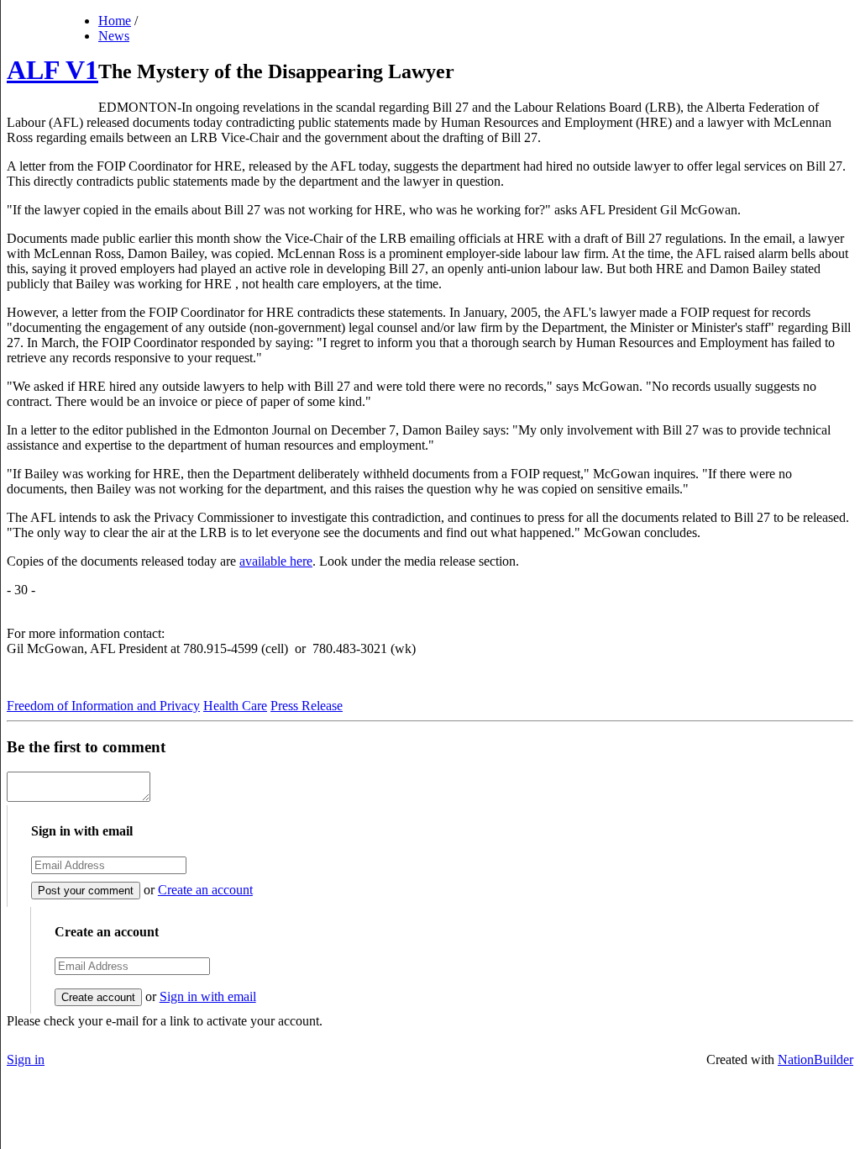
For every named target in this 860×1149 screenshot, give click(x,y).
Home (114, 20)
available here (275, 561)
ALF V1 (52, 70)
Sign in (26, 1059)
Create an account (205, 890)
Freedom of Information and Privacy (103, 705)
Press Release (306, 705)
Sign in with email (208, 996)
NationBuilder (815, 1059)
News (113, 36)
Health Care (235, 705)
